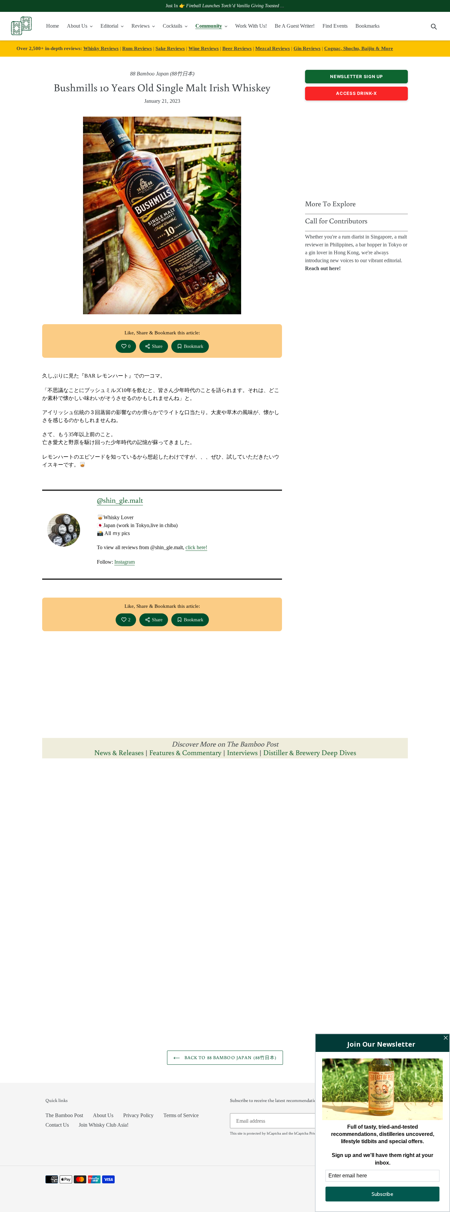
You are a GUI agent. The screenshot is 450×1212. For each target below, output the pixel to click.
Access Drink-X (356, 93)
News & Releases (119, 752)
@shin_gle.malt (120, 500)
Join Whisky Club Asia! (103, 1125)
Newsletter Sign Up (356, 76)
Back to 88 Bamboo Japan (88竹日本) (230, 1057)
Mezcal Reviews (272, 48)
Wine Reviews (203, 48)
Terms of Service (181, 1115)
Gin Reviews (307, 48)
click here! (196, 547)
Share (157, 346)
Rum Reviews (137, 48)
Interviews (242, 752)
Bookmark (193, 346)
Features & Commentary (185, 752)
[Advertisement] (356, 148)
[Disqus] (225, 846)
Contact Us (57, 1125)
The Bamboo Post (64, 1115)
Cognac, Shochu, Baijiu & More (358, 48)
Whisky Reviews (101, 48)
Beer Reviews (237, 48)
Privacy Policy (138, 1115)
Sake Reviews (170, 48)
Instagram (124, 562)
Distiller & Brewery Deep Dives (309, 752)
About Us (103, 1115)
